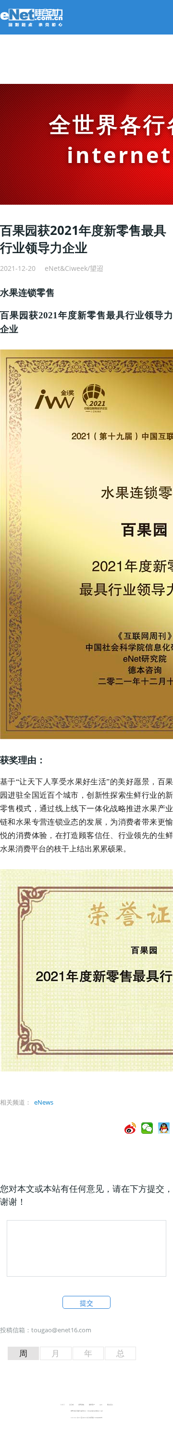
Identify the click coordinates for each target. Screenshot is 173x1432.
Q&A (100, 1405)
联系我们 (110, 1405)
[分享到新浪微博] (130, 1128)
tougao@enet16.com (61, 1330)
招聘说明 (81, 1405)
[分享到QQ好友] (164, 1128)
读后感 (71, 1405)
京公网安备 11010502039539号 (94, 1418)
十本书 (62, 1405)
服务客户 (92, 1405)
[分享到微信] (147, 1128)
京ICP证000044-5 (81, 1418)
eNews (43, 1102)
